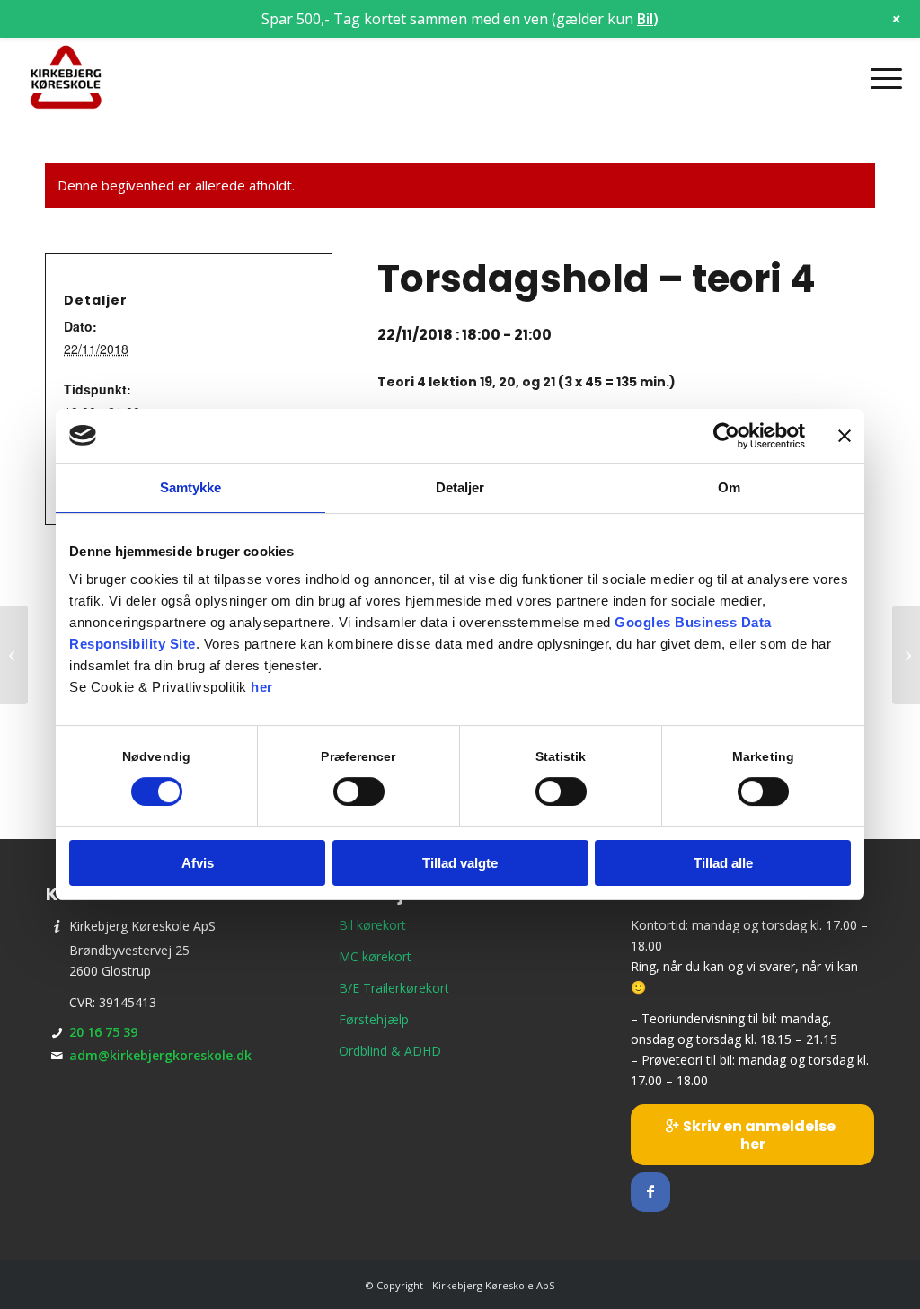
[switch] (359, 791)
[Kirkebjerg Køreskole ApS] (65, 78)
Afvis (197, 863)
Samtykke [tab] (191, 487)
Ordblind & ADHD (390, 1050)
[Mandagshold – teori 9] (14, 655)
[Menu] (880, 78)
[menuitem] (880, 78)
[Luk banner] (844, 435)
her (262, 686)
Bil (645, 19)
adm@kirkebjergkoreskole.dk (160, 1055)
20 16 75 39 (103, 1031)
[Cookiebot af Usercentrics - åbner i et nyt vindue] (726, 435)
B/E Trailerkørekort (394, 987)
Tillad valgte (460, 863)
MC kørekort (375, 956)
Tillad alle (723, 863)
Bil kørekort (372, 924)
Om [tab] (729, 487)
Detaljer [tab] (460, 487)
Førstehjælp (374, 1019)
